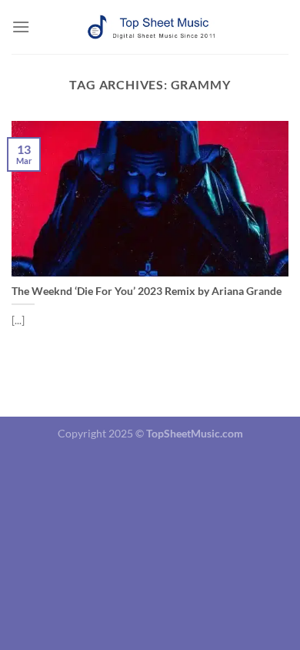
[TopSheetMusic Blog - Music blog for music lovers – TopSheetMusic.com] (150, 27)
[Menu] (21, 26)
